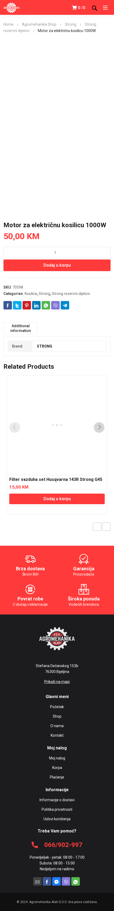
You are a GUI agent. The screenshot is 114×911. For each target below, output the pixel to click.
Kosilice (31, 293)
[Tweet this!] (17, 305)
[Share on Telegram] (65, 305)
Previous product (97, 526)
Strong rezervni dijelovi (71, 293)
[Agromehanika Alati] (11, 7)
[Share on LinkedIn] (36, 305)
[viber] (66, 881)
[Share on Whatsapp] (46, 305)
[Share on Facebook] (7, 305)
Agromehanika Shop (39, 24)
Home (8, 24)
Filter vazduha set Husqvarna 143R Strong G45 (55, 479)
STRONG (44, 346)
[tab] (20, 328)
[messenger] (56, 881)
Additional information (20, 328)
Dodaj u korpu (57, 265)
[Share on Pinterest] (27, 305)
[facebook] (47, 881)
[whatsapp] (75, 881)
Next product (106, 526)
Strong (70, 24)
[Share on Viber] (55, 305)
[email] (37, 881)
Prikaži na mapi (57, 682)
